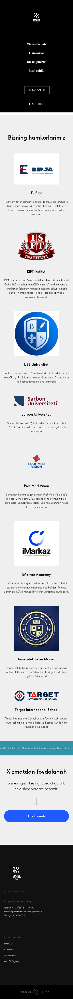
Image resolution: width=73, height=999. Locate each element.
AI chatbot (9, 949)
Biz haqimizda (36, 61)
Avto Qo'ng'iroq (11, 961)
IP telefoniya (10, 955)
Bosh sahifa (36, 70)
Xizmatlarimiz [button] (36, 44)
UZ (31, 103)
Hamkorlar (36, 52)
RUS (41, 103)
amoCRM (8, 943)
